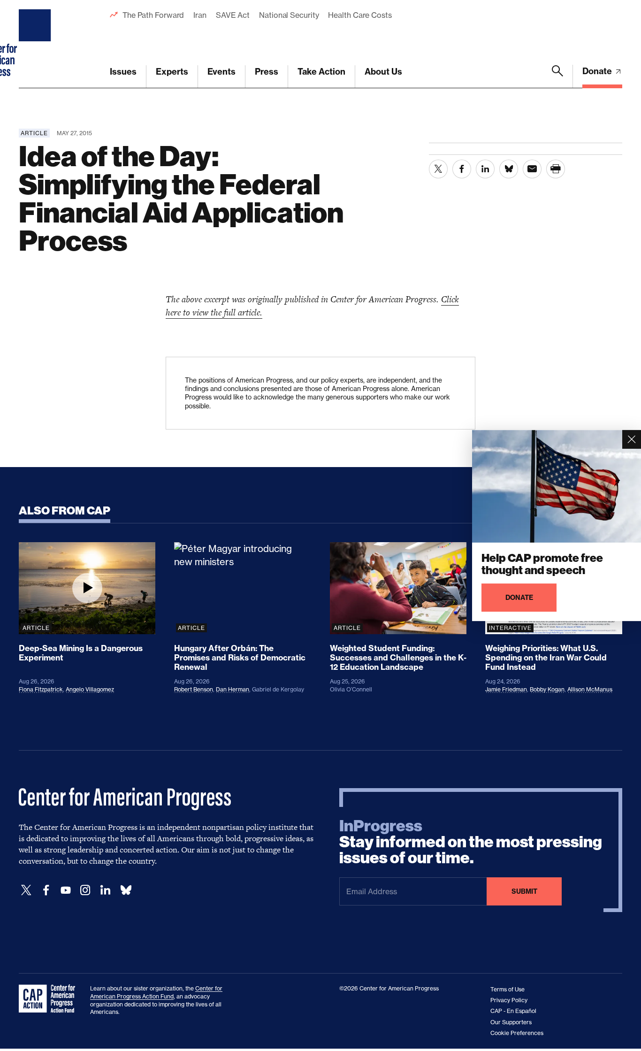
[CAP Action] (50, 999)
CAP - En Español (513, 1010)
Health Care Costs (359, 15)
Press (266, 71)
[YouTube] (65, 890)
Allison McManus (589, 689)
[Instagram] (85, 890)
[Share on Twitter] (438, 169)
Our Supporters (511, 1022)
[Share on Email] (532, 169)
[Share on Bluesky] (508, 169)
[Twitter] (26, 890)
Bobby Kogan (547, 689)
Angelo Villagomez (90, 689)
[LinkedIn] (105, 890)
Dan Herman (232, 689)
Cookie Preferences (516, 1032)
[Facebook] (45, 890)
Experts (172, 71)
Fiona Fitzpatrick (41, 689)
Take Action (321, 71)
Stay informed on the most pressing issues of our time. (470, 842)
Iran (199, 15)
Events (221, 71)
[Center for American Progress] (36, 44)
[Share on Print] (555, 169)
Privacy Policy (508, 1000)
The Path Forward (153, 15)
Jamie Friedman (506, 689)
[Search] (557, 76)
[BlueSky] (125, 890)
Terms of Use (507, 989)
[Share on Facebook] (461, 169)
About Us (383, 71)
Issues (123, 71)
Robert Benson (193, 689)
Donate (598, 71)
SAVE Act (233, 15)
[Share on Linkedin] (485, 169)
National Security (289, 15)
